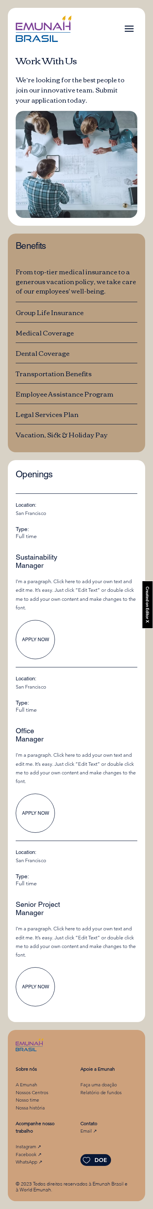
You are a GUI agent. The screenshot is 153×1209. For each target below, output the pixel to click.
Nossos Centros (32, 1092)
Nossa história (30, 1108)
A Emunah (26, 1085)
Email (86, 1131)
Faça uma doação (98, 1085)
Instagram (26, 1146)
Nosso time (27, 1100)
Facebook (27, 1154)
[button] (129, 28)
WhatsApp (27, 1162)
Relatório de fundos (101, 1092)
